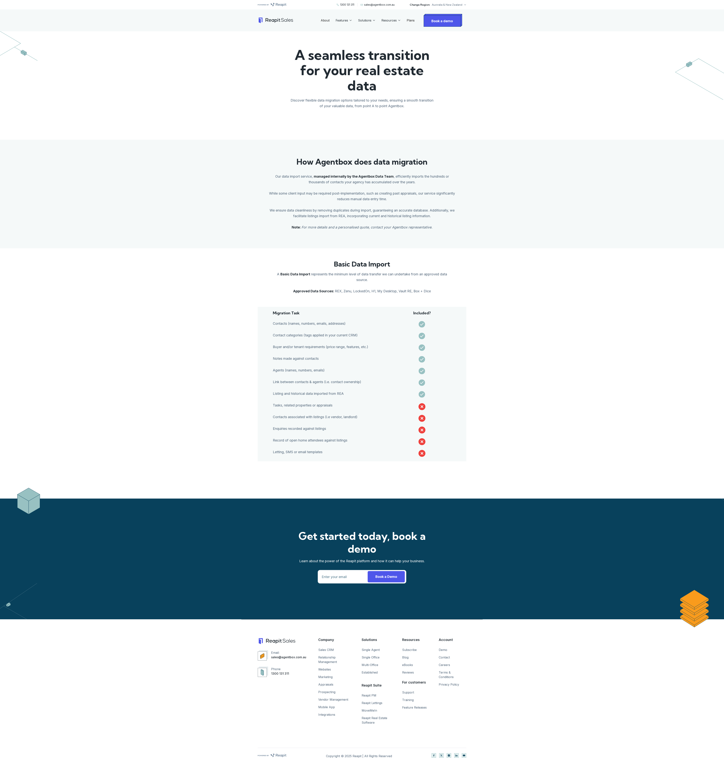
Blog (405, 657)
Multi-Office (370, 665)
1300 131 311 (280, 673)
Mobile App (326, 707)
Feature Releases (414, 707)
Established (370, 672)
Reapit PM (369, 695)
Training (408, 700)
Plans (411, 20)
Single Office (371, 657)
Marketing (325, 677)
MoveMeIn (369, 710)
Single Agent (371, 650)
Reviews (408, 672)
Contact (444, 657)
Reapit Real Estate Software (374, 720)
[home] (275, 20)
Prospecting (326, 692)
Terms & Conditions (446, 675)
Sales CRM (326, 650)
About (325, 20)
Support (408, 692)
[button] (449, 4)
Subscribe (409, 650)
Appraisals (325, 684)
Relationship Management (327, 659)
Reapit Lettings (372, 703)
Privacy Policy (449, 684)
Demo (443, 650)
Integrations (326, 714)
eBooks (407, 665)
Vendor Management (333, 699)
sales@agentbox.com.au (288, 657)
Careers (444, 665)
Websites (324, 669)
